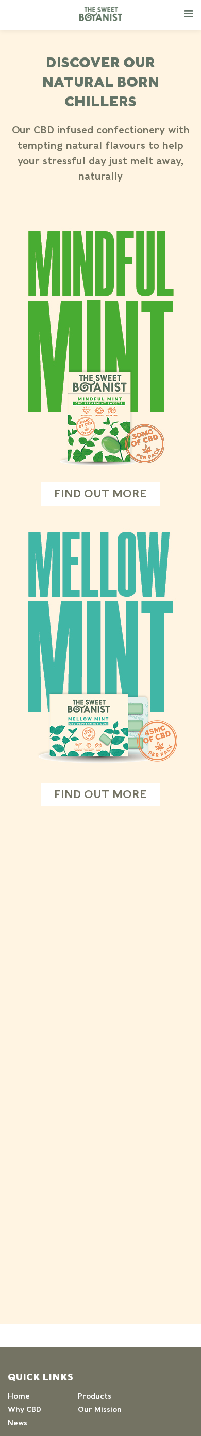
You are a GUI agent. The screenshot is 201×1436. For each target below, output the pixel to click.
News (17, 1423)
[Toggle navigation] (188, 13)
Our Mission (100, 1409)
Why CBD (24, 1409)
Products (94, 1396)
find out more (100, 493)
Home (19, 1396)
